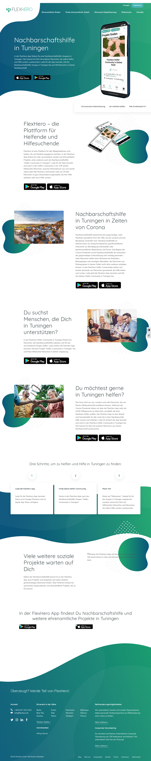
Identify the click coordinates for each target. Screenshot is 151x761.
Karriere (108, 757)
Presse (116, 757)
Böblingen (84, 710)
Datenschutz (136, 757)
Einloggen (126, 5)
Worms (83, 716)
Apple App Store (23, 77)
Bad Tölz (40, 713)
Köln (53, 713)
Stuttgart (69, 716)
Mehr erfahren (101, 722)
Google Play (35, 186)
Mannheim (70, 710)
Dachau (40, 716)
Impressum (125, 757)
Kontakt (140, 12)
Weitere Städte (43, 722)
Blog (79, 757)
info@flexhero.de (21, 713)
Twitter (12, 719)
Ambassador (97, 757)
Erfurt (53, 710)
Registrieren (137, 5)
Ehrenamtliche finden (51, 12)
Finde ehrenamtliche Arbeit (77, 12)
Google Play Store (42, 77)
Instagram (17, 719)
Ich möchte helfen (117, 106)
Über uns (87, 757)
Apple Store (58, 186)
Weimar (83, 713)
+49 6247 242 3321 (23, 710)
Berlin (39, 710)
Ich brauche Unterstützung (93, 106)
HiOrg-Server (42, 733)
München (69, 713)
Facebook (26, 719)
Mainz (53, 716)
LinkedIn (21, 719)
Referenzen (126, 12)
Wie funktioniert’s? (137, 106)
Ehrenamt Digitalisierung (105, 12)
